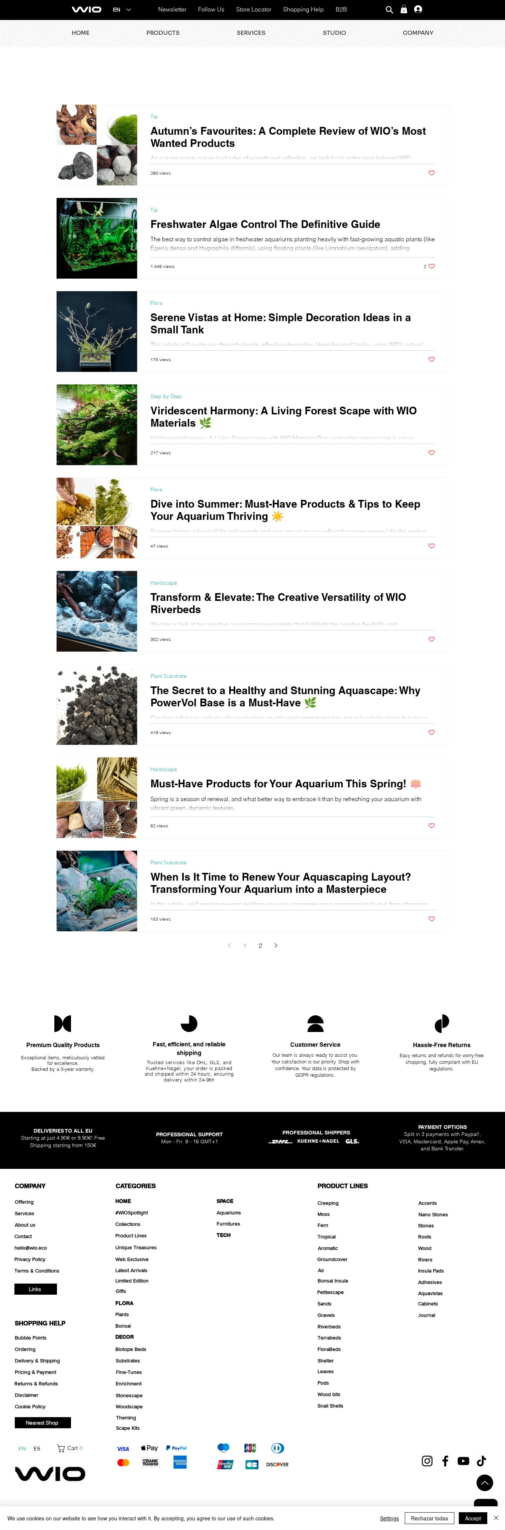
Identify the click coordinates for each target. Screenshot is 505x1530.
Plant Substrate (168, 676)
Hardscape (163, 583)
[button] (403, 9)
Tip (154, 117)
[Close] (496, 1518)
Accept (473, 1518)
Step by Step (166, 396)
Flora (156, 303)
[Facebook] (445, 1461)
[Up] (485, 1482)
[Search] (389, 10)
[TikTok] (481, 1461)
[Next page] (275, 945)
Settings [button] (389, 1518)
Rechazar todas (429, 1518)
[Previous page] (229, 945)
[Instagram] (427, 1461)
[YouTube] (463, 1461)
